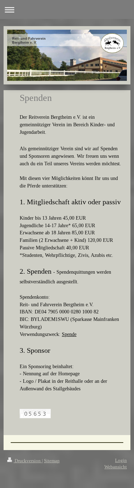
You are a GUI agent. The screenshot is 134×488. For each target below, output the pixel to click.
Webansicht (115, 466)
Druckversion (28, 460)
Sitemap (52, 460)
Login (121, 460)
